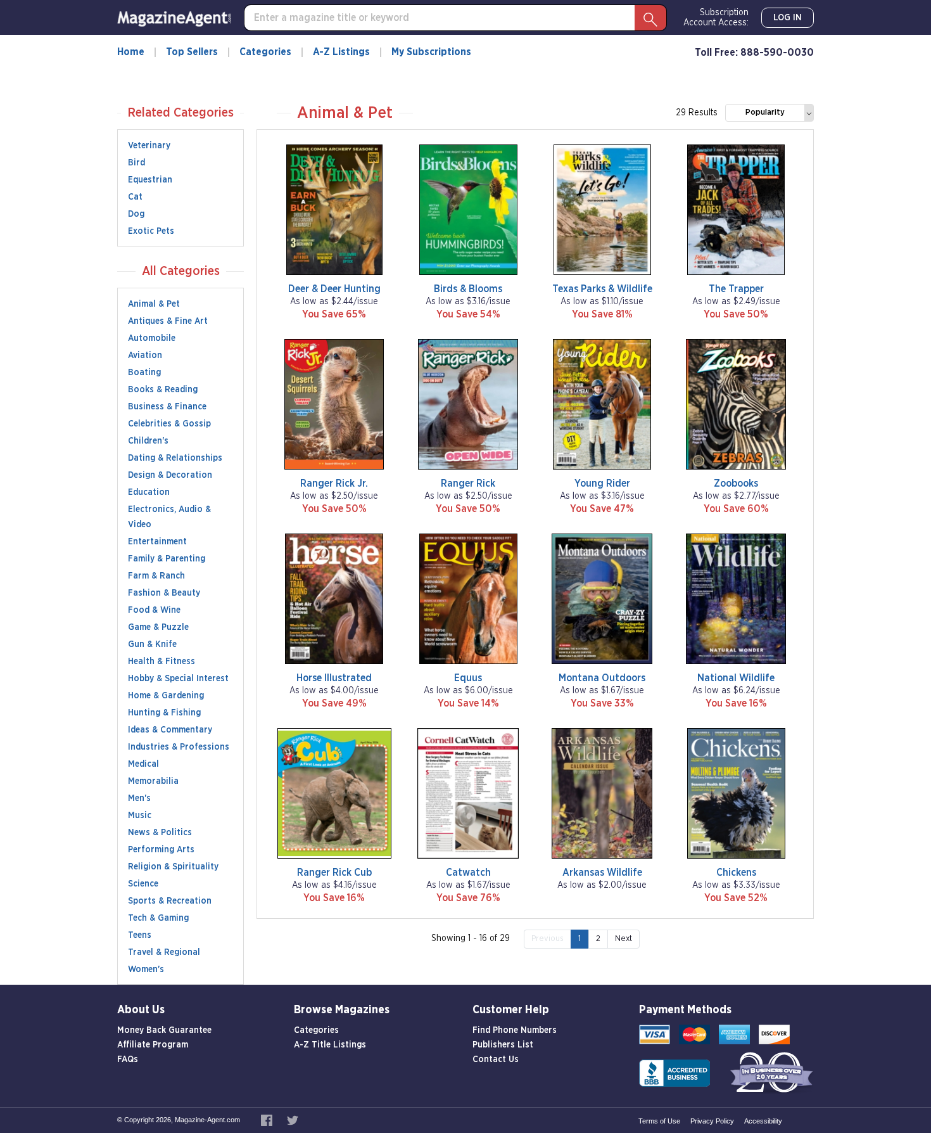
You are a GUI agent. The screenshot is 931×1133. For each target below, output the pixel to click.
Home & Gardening (166, 695)
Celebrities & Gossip (169, 423)
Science (143, 884)
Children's (148, 441)
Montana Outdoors (602, 678)
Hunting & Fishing (164, 712)
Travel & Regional (164, 952)
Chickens (736, 872)
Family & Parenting (166, 558)
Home (130, 52)
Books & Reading (163, 389)
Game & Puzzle (158, 627)
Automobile (151, 338)
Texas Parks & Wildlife (602, 289)
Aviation (145, 355)
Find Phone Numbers (514, 1030)
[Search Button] (650, 17)
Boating (144, 372)
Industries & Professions (178, 747)
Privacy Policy (712, 1121)
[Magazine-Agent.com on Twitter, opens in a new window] (292, 1119)
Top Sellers (192, 52)
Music (139, 815)
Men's (139, 798)
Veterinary (149, 145)
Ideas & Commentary (170, 730)
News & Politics (160, 832)
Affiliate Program (152, 1044)
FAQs (127, 1059)
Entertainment (157, 541)
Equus (468, 678)
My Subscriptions (431, 52)
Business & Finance (167, 406)
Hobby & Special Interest (178, 678)
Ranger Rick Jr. (334, 483)
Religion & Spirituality (173, 866)
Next (623, 939)
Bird (136, 162)
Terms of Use (659, 1121)
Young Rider (602, 483)
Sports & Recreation (170, 901)
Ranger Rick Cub (334, 872)
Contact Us (495, 1059)
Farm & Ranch (156, 576)
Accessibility (763, 1121)
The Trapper (736, 289)
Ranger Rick (468, 483)
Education (149, 492)
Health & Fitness (161, 661)
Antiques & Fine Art (168, 321)
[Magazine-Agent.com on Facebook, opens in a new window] (267, 1119)
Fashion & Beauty (164, 593)
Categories (265, 52)
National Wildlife (736, 678)
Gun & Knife (152, 644)
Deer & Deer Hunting (334, 289)
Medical (143, 764)
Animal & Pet (154, 304)
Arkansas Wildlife (602, 872)
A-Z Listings (341, 52)
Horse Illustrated (334, 678)
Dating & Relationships (175, 458)
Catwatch (468, 872)
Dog (136, 214)
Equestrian (150, 180)
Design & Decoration (170, 475)
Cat (135, 197)
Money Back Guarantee (164, 1030)
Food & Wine (154, 610)
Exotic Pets (151, 231)
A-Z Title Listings (330, 1044)
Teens (139, 935)
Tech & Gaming (158, 918)
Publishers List (502, 1044)
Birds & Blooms (468, 289)
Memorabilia (153, 781)
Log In (787, 17)
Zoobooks (736, 483)
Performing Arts (161, 849)
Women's (146, 969)
